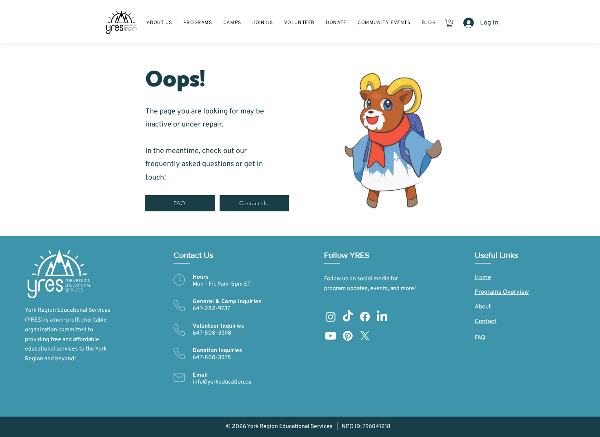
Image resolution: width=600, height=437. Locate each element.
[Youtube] (330, 335)
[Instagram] (330, 316)
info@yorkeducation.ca (222, 382)
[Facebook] (364, 316)
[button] (262, 23)
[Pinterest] (347, 335)
